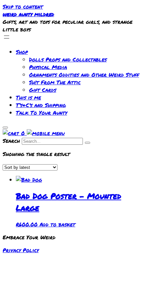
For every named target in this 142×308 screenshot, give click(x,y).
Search (11, 140)
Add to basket (57, 224)
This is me (28, 97)
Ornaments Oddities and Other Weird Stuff (84, 74)
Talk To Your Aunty (41, 112)
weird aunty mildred (28, 14)
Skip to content (23, 6)
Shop (22, 52)
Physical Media (48, 67)
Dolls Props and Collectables (68, 59)
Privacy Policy (21, 250)
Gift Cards (42, 90)
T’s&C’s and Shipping (41, 105)
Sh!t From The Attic (55, 82)
